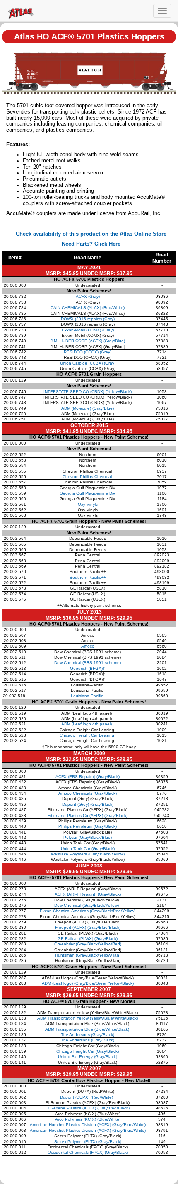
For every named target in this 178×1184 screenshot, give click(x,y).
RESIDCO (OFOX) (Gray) (87, 352)
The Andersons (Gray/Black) (87, 1034)
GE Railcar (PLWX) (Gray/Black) (88, 938)
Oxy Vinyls (88, 504)
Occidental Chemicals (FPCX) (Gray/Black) (88, 1152)
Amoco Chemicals (87, 793)
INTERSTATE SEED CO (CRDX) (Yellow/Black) (87, 391)
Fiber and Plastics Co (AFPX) (87, 815)
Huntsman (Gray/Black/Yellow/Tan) (87, 955)
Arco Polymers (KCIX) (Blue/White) (87, 1119)
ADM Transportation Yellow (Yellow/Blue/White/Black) (87, 1018)
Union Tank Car (88, 848)
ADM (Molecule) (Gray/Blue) (87, 408)
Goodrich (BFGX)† (87, 668)
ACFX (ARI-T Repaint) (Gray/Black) (88, 894)
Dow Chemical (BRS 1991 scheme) (87, 662)
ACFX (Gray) (88, 296)
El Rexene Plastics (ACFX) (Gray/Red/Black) (88, 1108)
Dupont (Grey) (87, 804)
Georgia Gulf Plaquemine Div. (88, 493)
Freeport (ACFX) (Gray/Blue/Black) (87, 927)
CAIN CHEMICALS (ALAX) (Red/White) (88, 307)
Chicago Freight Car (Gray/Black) (87, 1051)
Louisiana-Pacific (87, 695)
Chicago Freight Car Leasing (87, 735)
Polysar (87, 837)
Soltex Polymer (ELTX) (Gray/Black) (87, 1141)
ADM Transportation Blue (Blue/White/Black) (87, 1029)
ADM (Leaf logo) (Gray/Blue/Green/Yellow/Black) (88, 983)
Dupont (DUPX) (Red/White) (87, 1097)
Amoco (87, 646)
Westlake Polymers (88, 854)
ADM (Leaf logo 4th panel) (87, 724)
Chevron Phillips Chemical (88, 476)
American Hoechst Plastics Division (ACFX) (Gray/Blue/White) (88, 1124)
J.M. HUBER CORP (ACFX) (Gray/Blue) (88, 340)
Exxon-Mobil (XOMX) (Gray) (88, 330)
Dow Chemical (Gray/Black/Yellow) (87, 905)
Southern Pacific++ (88, 577)
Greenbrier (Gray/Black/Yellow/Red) (87, 944)
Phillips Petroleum (87, 826)
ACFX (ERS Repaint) (87, 776)
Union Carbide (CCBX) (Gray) (87, 363)
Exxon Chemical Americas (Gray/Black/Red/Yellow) (87, 911)
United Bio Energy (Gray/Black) (87, 1056)
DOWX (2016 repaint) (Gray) (88, 319)
